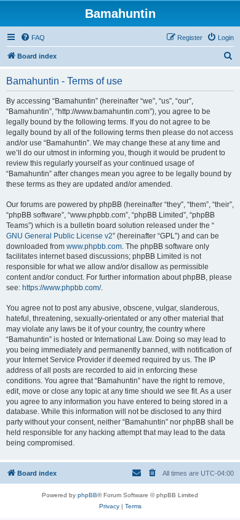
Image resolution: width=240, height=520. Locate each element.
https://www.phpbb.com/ (61, 287)
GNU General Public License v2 (59, 236)
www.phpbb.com (94, 246)
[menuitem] (32, 37)
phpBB (87, 495)
